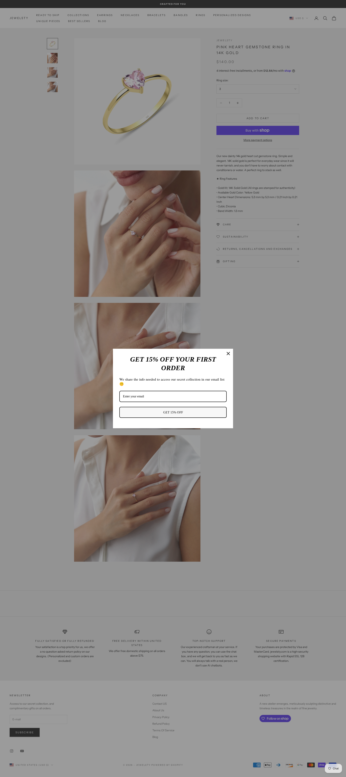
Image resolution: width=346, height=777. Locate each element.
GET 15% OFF (173, 412)
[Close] (228, 353)
